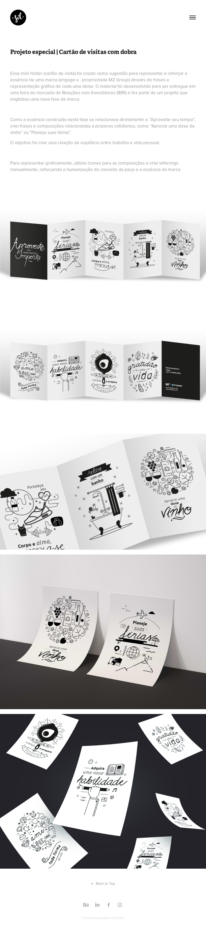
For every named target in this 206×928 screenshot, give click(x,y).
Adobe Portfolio (112, 917)
